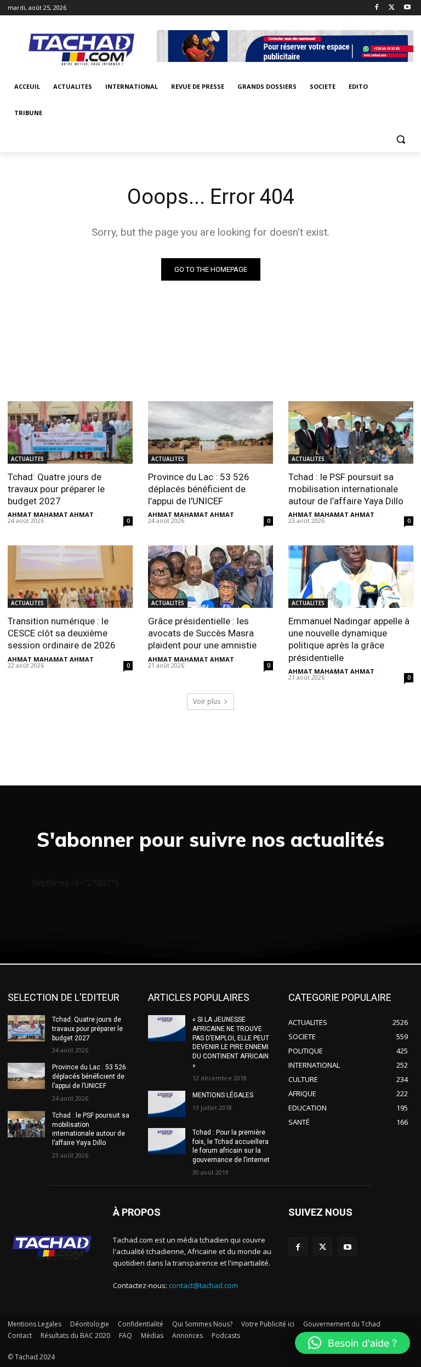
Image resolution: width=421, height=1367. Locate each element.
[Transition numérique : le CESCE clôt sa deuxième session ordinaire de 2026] (70, 576)
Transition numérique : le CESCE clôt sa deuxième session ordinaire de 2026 (62, 633)
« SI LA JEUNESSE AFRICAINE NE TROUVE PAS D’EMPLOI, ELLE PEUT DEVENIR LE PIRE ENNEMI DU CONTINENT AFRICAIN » (230, 1042)
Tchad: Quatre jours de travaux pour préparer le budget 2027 (56, 488)
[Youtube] (407, 8)
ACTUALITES (27, 459)
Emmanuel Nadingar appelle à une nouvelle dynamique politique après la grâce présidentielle (348, 639)
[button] (400, 139)
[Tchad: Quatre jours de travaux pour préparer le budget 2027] (70, 432)
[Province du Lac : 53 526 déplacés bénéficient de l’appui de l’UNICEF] (210, 432)
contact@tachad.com (203, 1285)
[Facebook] (377, 8)
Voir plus (206, 701)
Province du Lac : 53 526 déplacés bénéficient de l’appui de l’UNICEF (198, 488)
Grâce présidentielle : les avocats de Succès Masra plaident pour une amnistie (202, 633)
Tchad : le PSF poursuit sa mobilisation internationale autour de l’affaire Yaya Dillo (345, 488)
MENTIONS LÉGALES (222, 1095)
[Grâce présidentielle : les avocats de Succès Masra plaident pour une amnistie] (210, 576)
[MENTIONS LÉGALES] (166, 1104)
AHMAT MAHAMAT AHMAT (51, 514)
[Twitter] (391, 8)
